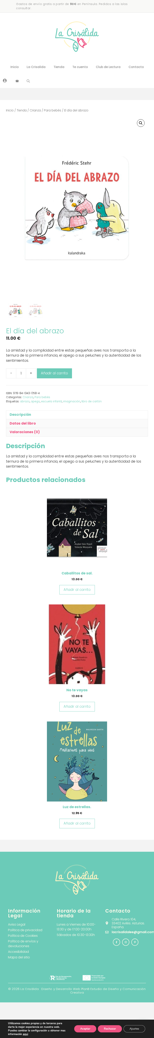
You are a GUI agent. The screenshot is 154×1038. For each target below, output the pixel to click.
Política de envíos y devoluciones (23, 943)
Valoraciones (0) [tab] (25, 432)
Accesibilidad (18, 951)
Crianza (35, 110)
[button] (141, 123)
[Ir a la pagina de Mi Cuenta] (5, 80)
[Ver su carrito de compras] (17, 81)
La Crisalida (36, 67)
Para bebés (52, 110)
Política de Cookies (23, 935)
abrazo (25, 401)
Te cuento (80, 67)
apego (35, 401)
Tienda (59, 67)
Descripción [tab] (20, 414)
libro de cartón (91, 401)
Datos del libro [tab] (23, 423)
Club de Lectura (108, 67)
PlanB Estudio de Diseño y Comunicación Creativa (108, 991)
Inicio (14, 67)
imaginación (71, 401)
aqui (25, 1034)
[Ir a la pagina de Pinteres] (135, 942)
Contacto (136, 67)
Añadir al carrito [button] (77, 589)
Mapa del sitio (19, 957)
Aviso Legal (16, 924)
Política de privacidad (25, 930)
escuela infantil (51, 401)
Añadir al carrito (54, 373)
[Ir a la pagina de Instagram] (116, 942)
